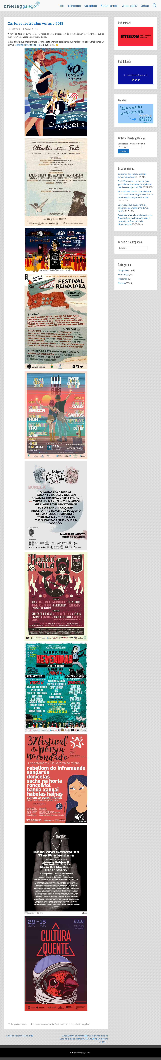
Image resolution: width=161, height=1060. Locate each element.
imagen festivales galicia (79, 1024)
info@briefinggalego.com (28, 44)
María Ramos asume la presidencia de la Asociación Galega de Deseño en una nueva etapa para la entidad (135, 194)
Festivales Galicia (62, 1024)
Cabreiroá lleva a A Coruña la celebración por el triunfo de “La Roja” (133, 207)
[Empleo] (135, 113)
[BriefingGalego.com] (22, 5)
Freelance (122, 278)
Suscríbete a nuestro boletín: (131, 143)
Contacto (145, 5)
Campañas (15, 1024)
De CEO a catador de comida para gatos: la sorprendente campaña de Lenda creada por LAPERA (134, 184)
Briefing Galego (31, 29)
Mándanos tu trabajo (109, 5)
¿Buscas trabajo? (129, 5)
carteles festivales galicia (44, 1024)
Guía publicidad (90, 5)
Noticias (24, 1024)
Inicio (62, 5)
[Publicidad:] (135, 45)
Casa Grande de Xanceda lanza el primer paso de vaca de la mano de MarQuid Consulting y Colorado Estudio (84, 1038)
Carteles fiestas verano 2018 (18, 1035)
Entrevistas (123, 274)
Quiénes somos (74, 5)
